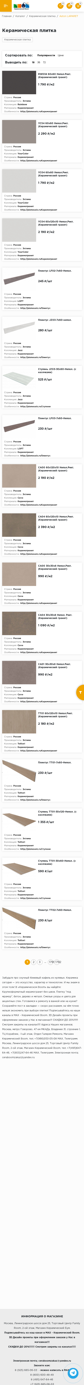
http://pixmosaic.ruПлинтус (35, 308)
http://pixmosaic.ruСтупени (35, 407)
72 (44, 62)
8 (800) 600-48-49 (42, 1375)
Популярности (46, 55)
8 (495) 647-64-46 (42, 1380)
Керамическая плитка (17, 40)
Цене (61, 55)
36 (38, 62)
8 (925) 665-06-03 (26, 1370)
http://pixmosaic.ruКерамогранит (38, 112)
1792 (57, 962)
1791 (51, 962)
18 (33, 62)
